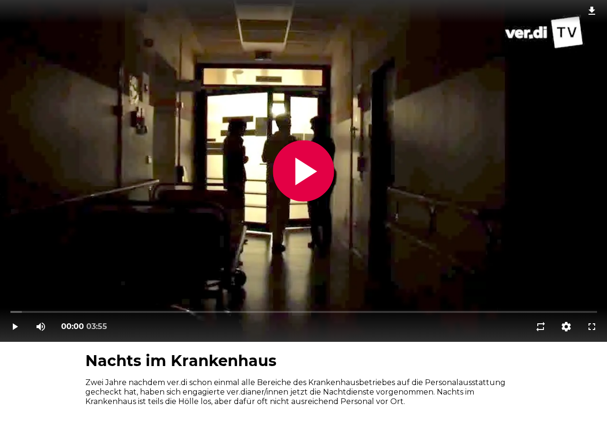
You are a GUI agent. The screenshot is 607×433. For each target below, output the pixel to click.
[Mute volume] (40, 326)
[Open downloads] (592, 10)
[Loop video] (540, 326)
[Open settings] (566, 326)
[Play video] (15, 326)
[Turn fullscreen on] (592, 326)
